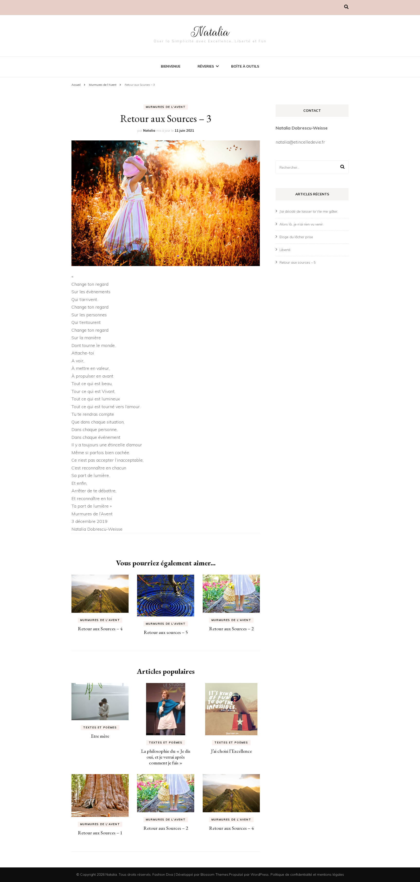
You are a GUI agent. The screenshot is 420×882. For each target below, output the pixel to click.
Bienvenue (170, 66)
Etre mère (100, 736)
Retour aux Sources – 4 (100, 628)
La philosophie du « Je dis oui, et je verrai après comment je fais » (165, 757)
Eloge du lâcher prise (296, 237)
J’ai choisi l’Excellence (231, 751)
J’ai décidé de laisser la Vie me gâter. (309, 211)
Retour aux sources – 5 (166, 632)
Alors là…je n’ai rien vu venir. (302, 224)
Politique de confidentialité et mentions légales (307, 874)
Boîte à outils (245, 66)
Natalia (210, 32)
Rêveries (206, 66)
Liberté (285, 250)
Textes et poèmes (100, 727)
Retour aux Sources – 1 (100, 833)
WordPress (260, 874)
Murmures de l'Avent (165, 107)
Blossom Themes (214, 874)
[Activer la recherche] (346, 7)
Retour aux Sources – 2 (231, 628)
